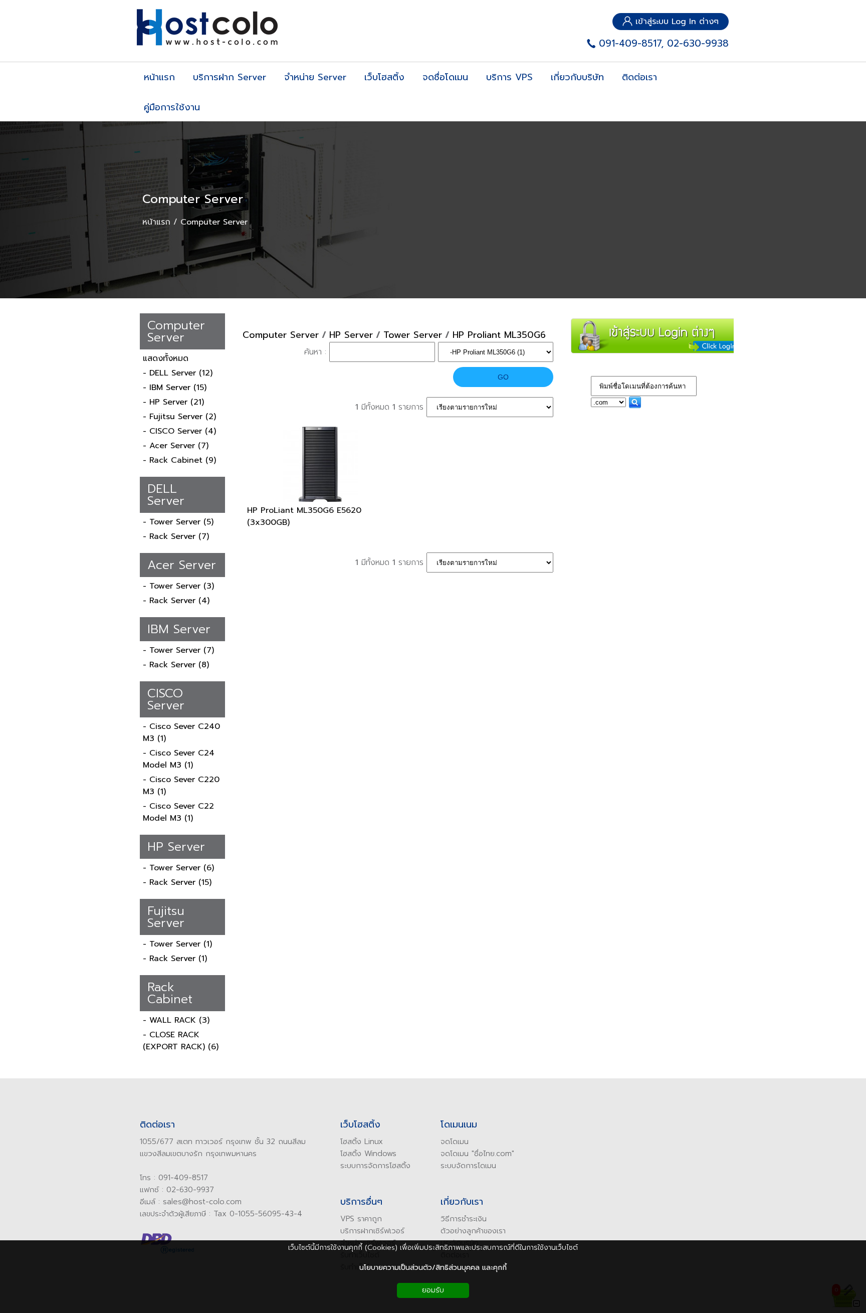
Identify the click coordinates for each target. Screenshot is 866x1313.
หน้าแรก (156, 222)
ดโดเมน (457, 1141)
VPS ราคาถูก (361, 1218)
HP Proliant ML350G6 (499, 335)
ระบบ (448, 1165)
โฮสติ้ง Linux (361, 1141)
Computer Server (192, 199)
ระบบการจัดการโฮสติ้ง (375, 1165)
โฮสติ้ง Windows (368, 1153)
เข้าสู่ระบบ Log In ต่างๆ (675, 22)
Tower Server (412, 335)
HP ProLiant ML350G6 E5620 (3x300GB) (304, 516)
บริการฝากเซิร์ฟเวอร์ (372, 1230)
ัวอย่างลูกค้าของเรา (476, 1230)
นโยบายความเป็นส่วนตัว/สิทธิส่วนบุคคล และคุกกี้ (433, 1267)
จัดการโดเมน (476, 1165)
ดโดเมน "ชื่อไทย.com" (479, 1153)
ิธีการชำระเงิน (466, 1218)
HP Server (351, 335)
